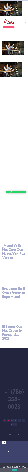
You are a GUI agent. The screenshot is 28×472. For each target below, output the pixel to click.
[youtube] (19, 410)
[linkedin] (23, 410)
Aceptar (14, 469)
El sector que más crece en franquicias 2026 (12, 322)
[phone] (15, 413)
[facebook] (4, 410)
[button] (8, 441)
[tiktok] (15, 410)
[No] (26, 467)
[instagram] (12, 410)
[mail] (12, 413)
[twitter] (8, 410)
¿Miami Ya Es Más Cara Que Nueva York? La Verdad (13, 248)
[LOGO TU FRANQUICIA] (9, 19)
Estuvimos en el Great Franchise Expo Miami (13, 285)
